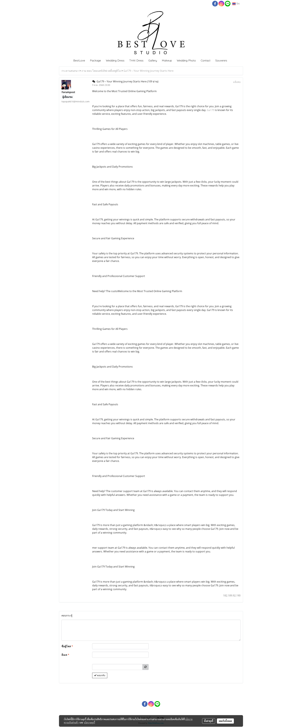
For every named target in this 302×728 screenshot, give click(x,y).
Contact (205, 60)
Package (95, 60)
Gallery (152, 60)
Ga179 (210, 110)
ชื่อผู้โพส (67, 646)
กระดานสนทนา (70, 70)
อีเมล (65, 654)
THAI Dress (136, 60)
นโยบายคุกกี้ (89, 722)
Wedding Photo (186, 60)
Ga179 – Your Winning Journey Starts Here (148, 70)
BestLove (79, 60)
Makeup (167, 60)
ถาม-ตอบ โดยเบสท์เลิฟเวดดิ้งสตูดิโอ (101, 70)
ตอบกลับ (100, 675)
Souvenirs (221, 60)
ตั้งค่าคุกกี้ (208, 721)
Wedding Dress (115, 60)
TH (237, 3)
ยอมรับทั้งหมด (225, 721)
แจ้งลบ (236, 82)
